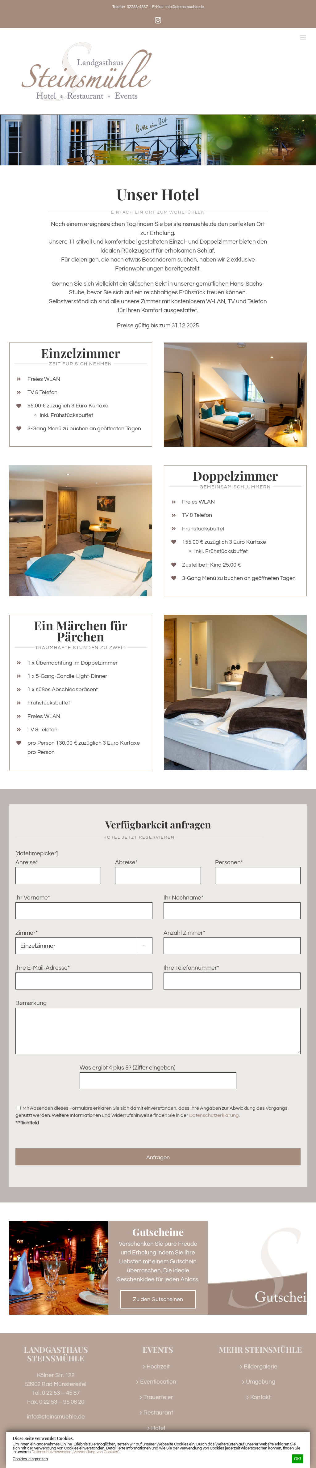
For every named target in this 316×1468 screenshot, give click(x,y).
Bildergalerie (260, 1367)
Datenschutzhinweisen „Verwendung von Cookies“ (75, 1452)
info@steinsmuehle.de (56, 1417)
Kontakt (260, 1397)
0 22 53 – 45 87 (61, 1393)
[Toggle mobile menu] (303, 37)
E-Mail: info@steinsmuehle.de (178, 7)
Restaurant (158, 1413)
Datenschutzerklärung (214, 1115)
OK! (297, 1459)
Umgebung (260, 1382)
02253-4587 (137, 7)
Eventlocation (158, 1382)
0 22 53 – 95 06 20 (61, 1402)
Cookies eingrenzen (30, 1459)
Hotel (158, 1428)
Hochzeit (158, 1367)
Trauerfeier (158, 1397)
